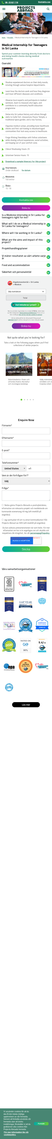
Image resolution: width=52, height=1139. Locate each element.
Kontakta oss (44, 2)
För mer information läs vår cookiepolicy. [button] (16, 1133)
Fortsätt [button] (41, 1124)
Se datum (26, 170)
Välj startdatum (14, 291)
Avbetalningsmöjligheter (28, 313)
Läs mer (26, 705)
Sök (47, 8)
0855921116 (12, 320)
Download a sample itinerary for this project (25, 161)
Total (25, 298)
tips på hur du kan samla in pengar (30, 314)
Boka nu (26, 208)
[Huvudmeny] (4, 9)
